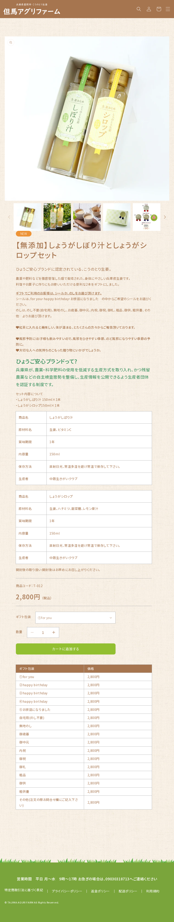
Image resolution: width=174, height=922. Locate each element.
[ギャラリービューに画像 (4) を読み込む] (117, 217)
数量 (19, 631)
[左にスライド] (9, 217)
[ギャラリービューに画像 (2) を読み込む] (57, 217)
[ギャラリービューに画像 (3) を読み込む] (87, 217)
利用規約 (152, 891)
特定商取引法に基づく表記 (24, 890)
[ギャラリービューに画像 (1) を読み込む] (27, 217)
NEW (23, 233)
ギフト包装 (23, 616)
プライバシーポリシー (67, 891)
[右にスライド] (164, 217)
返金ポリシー (100, 891)
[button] (168, 9)
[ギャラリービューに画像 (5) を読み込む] (146, 217)
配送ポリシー (128, 891)
